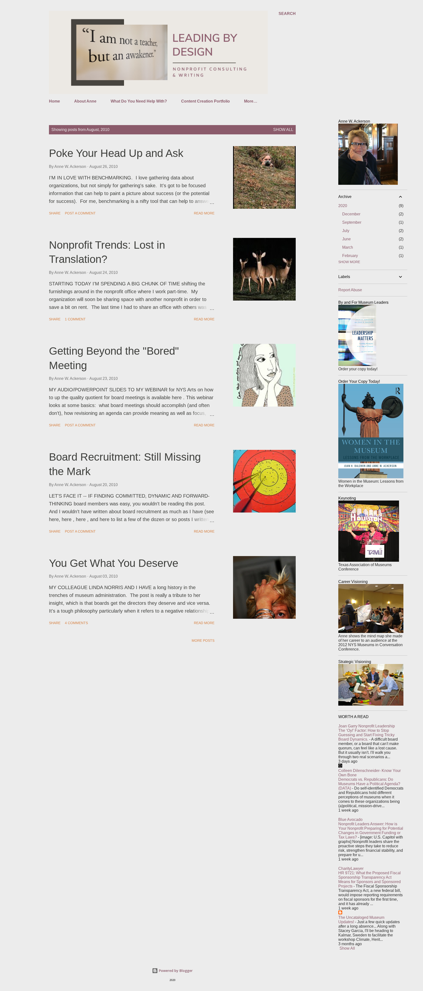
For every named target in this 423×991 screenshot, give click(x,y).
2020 (342, 206)
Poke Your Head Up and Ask (116, 153)
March (347, 247)
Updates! (346, 922)
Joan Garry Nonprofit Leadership (366, 726)
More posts (203, 640)
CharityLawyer (351, 868)
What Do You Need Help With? (139, 101)
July (345, 231)
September (351, 222)
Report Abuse (350, 290)
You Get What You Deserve (113, 563)
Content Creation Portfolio (205, 101)
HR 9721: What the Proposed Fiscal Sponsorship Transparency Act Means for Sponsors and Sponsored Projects (369, 879)
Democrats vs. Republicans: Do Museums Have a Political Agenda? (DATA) (369, 783)
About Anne (85, 101)
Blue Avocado (350, 819)
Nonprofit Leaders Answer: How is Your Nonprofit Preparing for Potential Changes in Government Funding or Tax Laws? (370, 830)
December (351, 214)
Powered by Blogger (175, 970)
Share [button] (54, 213)
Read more (204, 213)
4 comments (76, 623)
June (346, 239)
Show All (347, 948)
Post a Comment (80, 213)
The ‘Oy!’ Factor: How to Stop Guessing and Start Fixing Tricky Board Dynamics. (366, 734)
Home (54, 101)
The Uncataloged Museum (361, 917)
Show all (283, 130)
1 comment (75, 319)
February (350, 256)
